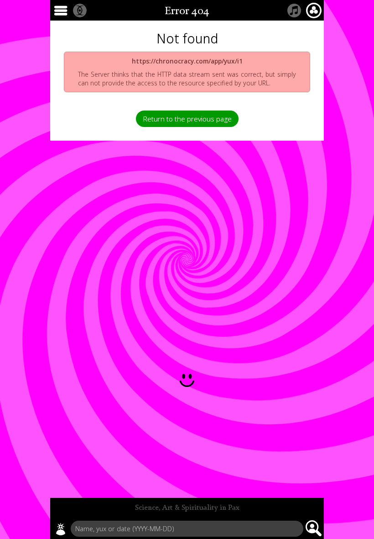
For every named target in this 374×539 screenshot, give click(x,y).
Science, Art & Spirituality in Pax (187, 508)
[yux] (60, 529)
